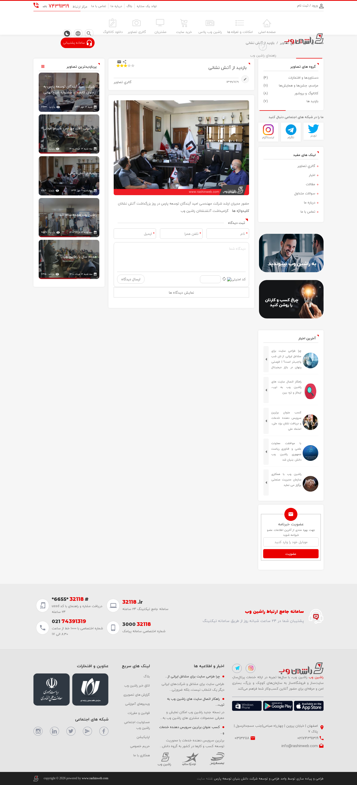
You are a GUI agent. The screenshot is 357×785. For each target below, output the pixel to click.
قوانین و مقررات (139, 713)
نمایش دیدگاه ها (181, 292)
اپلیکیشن (143, 737)
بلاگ (129, 6)
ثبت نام (302, 5)
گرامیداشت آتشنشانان (212, 211)
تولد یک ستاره (147, 6)
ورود (314, 5)
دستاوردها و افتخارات (303, 77)
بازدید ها (312, 101)
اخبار (312, 175)
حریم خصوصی (140, 746)
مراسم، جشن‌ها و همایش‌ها (298, 85)
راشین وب (188, 211)
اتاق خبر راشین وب (137, 685)
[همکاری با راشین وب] (291, 253)
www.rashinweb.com (95, 778)
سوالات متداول (304, 193)
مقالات (310, 184)
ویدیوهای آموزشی (137, 704)
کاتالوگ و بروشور (306, 93)
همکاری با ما (141, 755)
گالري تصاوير (306, 166)
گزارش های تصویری (136, 694)
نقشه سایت (205, 778)
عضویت (290, 554)
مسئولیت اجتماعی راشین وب (137, 725)
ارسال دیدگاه (130, 279)
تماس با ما (98, 6)
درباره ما (116, 6)
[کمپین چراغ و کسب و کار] (291, 299)
